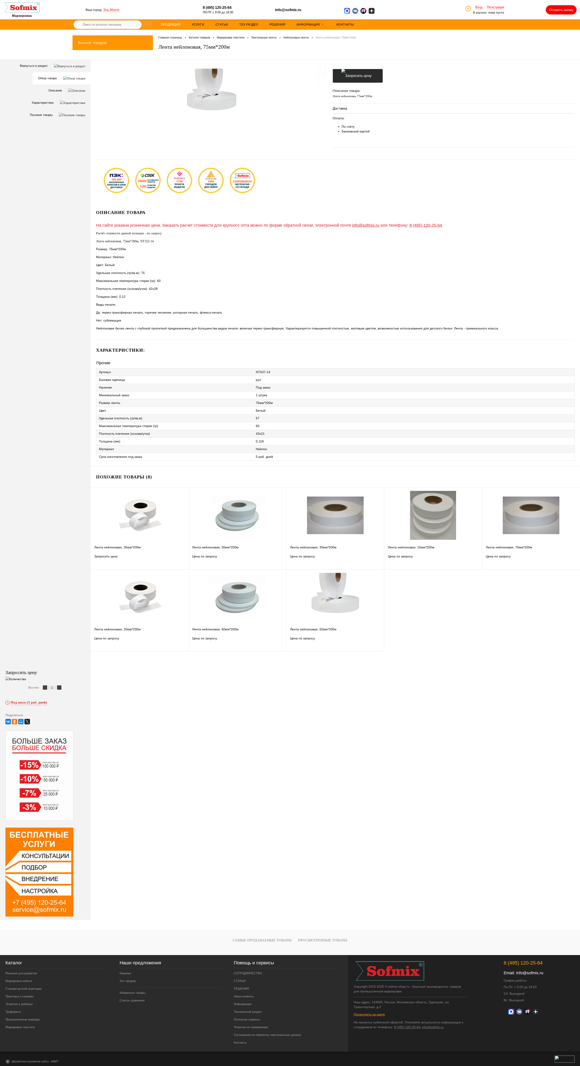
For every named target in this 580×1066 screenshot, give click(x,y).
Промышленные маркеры (22, 1019)
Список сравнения (132, 1000)
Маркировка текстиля (20, 1027)
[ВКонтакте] (8, 721)
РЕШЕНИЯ (241, 988)
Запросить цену (358, 76)
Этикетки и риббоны (19, 1004)
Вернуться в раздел (34, 65)
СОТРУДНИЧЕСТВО (248, 973)
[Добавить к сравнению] (322, 79)
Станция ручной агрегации (23, 988)
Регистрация (495, 7)
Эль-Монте (111, 10)
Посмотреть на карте (369, 1014)
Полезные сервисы (247, 1019)
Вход (478, 7)
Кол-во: (34, 687)
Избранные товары (132, 992)
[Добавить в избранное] (322, 69)
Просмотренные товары (322, 940)
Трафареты (13, 1011)
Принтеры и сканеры (19, 996)
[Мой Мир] (21, 721)
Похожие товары (41, 115)
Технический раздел (248, 1011)
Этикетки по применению (251, 1027)
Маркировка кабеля (18, 981)
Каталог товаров (92, 42)
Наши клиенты (244, 996)
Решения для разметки (21, 973)
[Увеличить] (211, 94)
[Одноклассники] (14, 721)
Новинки (125, 973)
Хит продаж (128, 981)
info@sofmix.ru (288, 10)
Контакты (240, 1042)
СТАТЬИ (239, 981)
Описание (55, 90)
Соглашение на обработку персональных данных (267, 1035)
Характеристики (43, 102)
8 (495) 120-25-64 (425, 225)
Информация (242, 1004)
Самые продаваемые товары (262, 940)
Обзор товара (48, 78)
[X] (27, 721)
